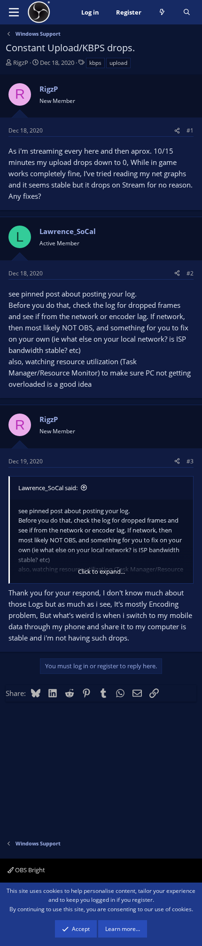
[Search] (186, 12)
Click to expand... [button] (101, 571)
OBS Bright (29, 870)
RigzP (20, 62)
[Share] (177, 130)
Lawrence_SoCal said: (48, 488)
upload (118, 63)
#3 (190, 461)
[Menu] (14, 12)
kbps (95, 63)
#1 (190, 130)
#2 (190, 273)
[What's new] (162, 12)
